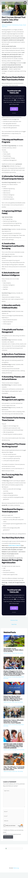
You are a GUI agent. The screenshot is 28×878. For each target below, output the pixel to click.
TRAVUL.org (16, 868)
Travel (24, 25)
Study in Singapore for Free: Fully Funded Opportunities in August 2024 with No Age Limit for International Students (14, 673)
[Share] (15, 874)
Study (20, 25)
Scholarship (15, 25)
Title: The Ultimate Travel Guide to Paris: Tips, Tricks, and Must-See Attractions (14, 768)
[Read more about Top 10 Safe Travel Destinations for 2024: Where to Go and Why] (14, 640)
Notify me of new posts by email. (12, 834)
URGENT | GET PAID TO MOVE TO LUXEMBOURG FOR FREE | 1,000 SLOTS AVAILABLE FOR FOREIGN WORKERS (13, 746)
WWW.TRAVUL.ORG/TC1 (15, 545)
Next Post (14, 624)
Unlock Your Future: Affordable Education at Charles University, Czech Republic (14, 721)
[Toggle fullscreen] (9, 874)
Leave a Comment (6, 25)
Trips (16, 653)
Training (14, 749)
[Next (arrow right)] (9, 876)
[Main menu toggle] (25, 2)
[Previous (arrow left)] (3, 876)
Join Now (14, 109)
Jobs (13, 702)
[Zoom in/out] (3, 874)
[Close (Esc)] (21, 874)
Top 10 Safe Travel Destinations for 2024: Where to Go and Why (13, 650)
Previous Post (14, 620)
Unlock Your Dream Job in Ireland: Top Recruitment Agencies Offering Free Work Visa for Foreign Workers (13, 698)
